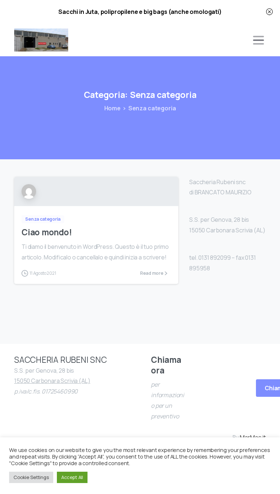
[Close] (269, 12)
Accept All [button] (72, 477)
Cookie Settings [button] (31, 477)
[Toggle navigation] (258, 40)
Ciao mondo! (47, 232)
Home (112, 108)
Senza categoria (152, 108)
